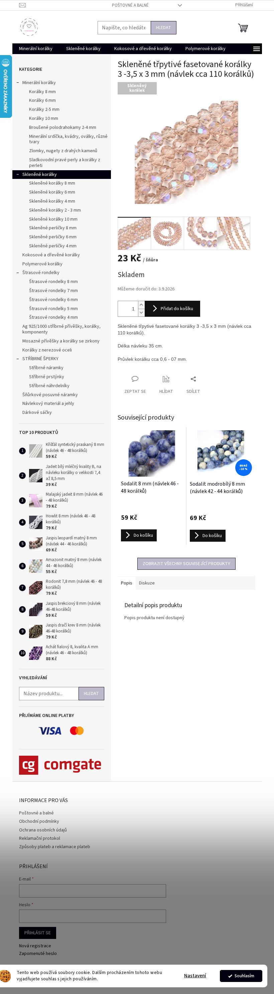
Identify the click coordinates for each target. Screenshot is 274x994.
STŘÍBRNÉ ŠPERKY (40, 358)
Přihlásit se (37, 933)
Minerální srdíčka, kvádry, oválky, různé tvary (68, 139)
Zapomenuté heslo (38, 954)
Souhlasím (244, 976)
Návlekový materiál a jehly (48, 403)
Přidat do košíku (177, 308)
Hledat (163, 27)
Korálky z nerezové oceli (47, 350)
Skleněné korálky (39, 174)
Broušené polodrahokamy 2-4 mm (62, 127)
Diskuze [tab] (147, 583)
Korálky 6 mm (42, 100)
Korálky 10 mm (43, 118)
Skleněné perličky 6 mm (53, 237)
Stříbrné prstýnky (46, 377)
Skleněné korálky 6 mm (52, 192)
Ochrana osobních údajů (43, 830)
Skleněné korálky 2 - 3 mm (55, 210)
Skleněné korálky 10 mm (53, 219)
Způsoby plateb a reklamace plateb (54, 846)
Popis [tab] (126, 583)
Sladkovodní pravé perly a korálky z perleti (64, 163)
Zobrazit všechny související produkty (186, 563)
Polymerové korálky (42, 264)
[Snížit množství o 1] (141, 312)
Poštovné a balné (130, 5)
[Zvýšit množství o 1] (141, 305)
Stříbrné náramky (46, 367)
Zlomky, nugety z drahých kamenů (63, 151)
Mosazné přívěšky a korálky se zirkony (61, 341)
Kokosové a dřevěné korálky (51, 255)
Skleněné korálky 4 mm (52, 201)
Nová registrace (35, 946)
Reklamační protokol (39, 838)
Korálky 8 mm (42, 91)
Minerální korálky (39, 82)
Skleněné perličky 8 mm (53, 228)
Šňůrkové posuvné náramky (50, 395)
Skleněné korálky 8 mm (52, 183)
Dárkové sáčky (37, 412)
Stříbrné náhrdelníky (49, 386)
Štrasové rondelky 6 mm (53, 299)
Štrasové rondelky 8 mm (53, 281)
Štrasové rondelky (40, 272)
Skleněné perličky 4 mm (53, 246)
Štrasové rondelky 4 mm (53, 317)
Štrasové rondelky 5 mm (53, 308)
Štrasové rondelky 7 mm (53, 290)
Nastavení (195, 975)
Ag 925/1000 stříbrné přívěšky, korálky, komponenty (61, 329)
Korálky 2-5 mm (44, 109)
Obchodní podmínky (39, 821)
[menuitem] (35, 48)
